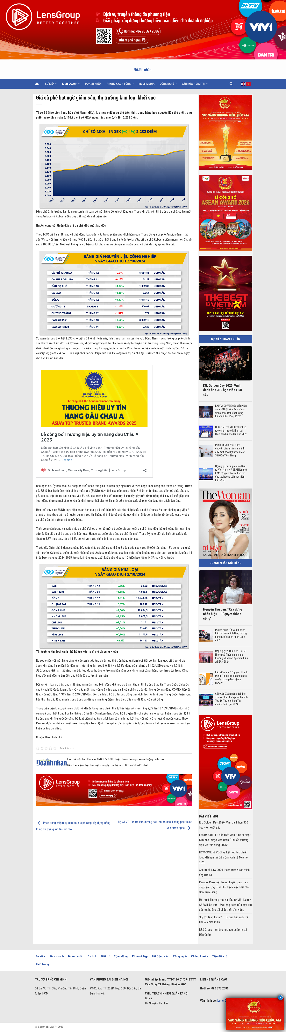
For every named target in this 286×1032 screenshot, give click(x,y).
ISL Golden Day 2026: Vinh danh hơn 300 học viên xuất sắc (222, 390)
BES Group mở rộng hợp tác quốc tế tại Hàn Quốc (223, 932)
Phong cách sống (119, 83)
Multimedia (146, 83)
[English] (243, 83)
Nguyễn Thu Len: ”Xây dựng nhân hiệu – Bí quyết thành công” (222, 613)
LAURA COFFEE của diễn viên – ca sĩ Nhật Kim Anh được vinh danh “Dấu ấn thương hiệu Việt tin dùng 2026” (231, 411)
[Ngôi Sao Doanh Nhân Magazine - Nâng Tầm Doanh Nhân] (143, 69)
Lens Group (224, 1000)
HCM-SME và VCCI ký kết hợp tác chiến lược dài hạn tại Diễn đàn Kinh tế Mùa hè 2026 (231, 431)
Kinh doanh (69, 83)
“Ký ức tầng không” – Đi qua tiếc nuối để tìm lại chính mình (223, 919)
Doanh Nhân (93, 83)
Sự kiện (49, 83)
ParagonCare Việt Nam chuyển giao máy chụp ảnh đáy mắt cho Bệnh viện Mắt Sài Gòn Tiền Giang (229, 450)
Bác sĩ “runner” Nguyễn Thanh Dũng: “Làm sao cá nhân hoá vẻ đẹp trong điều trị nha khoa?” (231, 678)
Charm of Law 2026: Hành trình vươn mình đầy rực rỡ (224, 872)
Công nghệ (167, 83)
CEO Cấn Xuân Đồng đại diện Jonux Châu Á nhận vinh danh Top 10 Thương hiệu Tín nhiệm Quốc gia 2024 (231, 699)
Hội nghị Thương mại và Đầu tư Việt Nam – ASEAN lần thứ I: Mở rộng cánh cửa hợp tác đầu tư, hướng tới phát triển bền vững (231, 473)
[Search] (231, 84)
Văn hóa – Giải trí (193, 83)
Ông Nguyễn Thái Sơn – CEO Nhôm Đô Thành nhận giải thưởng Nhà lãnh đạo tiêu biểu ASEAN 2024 (231, 656)
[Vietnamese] (248, 83)
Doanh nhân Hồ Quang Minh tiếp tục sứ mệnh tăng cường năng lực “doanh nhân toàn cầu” (231, 635)
